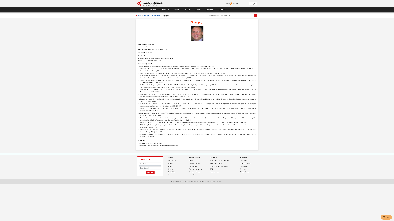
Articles (153, 10)
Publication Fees (194, 172)
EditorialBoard (155, 15)
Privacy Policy (244, 172)
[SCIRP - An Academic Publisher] (150, 3)
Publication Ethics (245, 163)
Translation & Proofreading (219, 166)
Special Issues (193, 175)
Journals (165, 10)
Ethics (191, 160)
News (187, 10)
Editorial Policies (194, 163)
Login (253, 3)
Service (213, 157)
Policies (243, 157)
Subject (170, 163)
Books (177, 10)
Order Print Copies (216, 163)
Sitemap (170, 169)
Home (142, 10)
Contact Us (171, 172)
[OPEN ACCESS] (232, 3)
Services (209, 10)
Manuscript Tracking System (219, 160)
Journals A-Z (172, 160)
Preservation (244, 166)
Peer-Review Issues (195, 169)
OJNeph (146, 15)
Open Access (244, 160)
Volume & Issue (215, 172)
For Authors (193, 166)
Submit (221, 10)
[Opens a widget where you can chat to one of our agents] (386, 217)
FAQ (211, 169)
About (197, 10)
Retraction (243, 169)
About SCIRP (194, 157)
